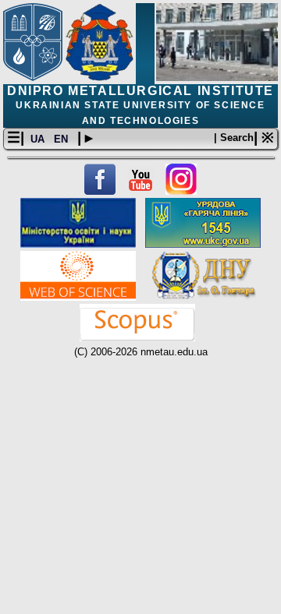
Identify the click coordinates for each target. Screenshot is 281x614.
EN (62, 139)
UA (39, 139)
